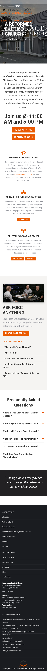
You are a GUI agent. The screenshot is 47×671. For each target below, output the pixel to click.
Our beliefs (23, 219)
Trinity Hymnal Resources (11, 651)
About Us (5, 517)
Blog (4, 572)
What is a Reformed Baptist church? (21, 431)
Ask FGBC (5, 567)
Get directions (24, 130)
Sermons (30, 258)
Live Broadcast (9, 6)
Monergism (6, 635)
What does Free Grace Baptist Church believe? (18, 456)
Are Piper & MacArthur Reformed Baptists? (19, 366)
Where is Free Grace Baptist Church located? (20, 414)
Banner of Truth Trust (10, 628)
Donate (5, 546)
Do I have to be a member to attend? (21, 446)
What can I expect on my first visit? (20, 439)
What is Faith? (10, 353)
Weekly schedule (24, 137)
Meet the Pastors (8, 536)
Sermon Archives (8, 557)
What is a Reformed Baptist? (17, 347)
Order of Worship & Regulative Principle (16, 532)
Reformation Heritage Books (12, 641)
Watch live (17, 258)
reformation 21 (7, 638)
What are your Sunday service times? (21, 423)
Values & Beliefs (7, 522)
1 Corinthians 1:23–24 (22, 174)
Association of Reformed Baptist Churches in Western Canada (21, 620)
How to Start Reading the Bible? (19, 358)
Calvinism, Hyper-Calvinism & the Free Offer (21, 374)
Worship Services (8, 527)
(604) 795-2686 (7, 591)
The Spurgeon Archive (10, 647)
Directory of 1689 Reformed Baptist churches (18, 631)
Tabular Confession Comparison (13, 644)
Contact (5, 541)
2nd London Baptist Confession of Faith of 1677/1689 (21, 625)
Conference (6, 577)
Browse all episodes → (16, 333)
